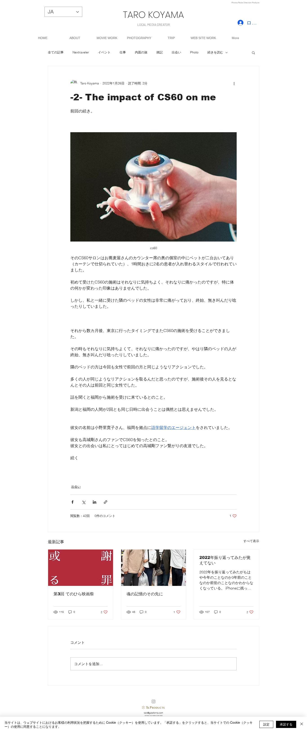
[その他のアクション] (234, 83)
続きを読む (215, 52)
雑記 (159, 52)
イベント (104, 52)
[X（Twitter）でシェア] (83, 502)
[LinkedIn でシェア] (94, 502)
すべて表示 (251, 541)
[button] (253, 52)
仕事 (123, 52)
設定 (266, 724)
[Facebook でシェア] (72, 502)
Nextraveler (81, 52)
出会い (176, 52)
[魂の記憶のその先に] (153, 568)
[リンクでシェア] (105, 502)
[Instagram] (153, 701)
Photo (194, 52)
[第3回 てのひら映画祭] (80, 568)
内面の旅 (141, 52)
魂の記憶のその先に (145, 594)
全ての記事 (56, 52)
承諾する (286, 724)
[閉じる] (301, 724)
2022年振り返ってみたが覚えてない (225, 560)
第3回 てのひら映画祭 (73, 594)
